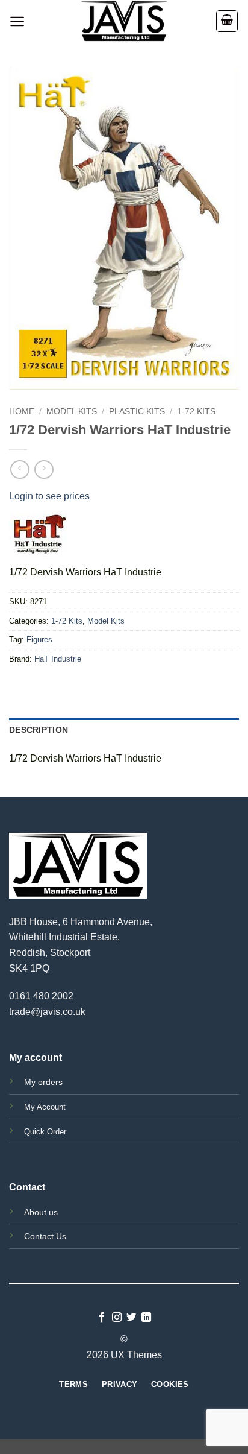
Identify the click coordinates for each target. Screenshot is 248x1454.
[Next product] (19, 469)
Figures (39, 639)
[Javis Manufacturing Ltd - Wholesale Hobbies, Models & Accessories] (124, 21)
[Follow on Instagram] (117, 1317)
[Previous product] (43, 469)
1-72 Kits (196, 411)
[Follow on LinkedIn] (146, 1317)
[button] (17, 21)
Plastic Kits (137, 411)
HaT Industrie (57, 658)
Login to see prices (49, 496)
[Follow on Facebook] (102, 1317)
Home (21, 411)
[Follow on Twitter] (131, 1317)
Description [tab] (38, 730)
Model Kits (71, 411)
